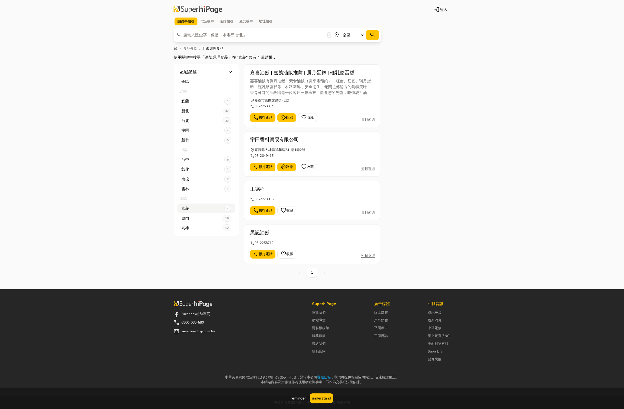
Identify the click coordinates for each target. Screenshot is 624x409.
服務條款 (319, 336)
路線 (286, 117)
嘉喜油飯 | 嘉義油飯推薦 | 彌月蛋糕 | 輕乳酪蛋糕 (302, 72)
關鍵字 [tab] (186, 21)
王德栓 (257, 189)
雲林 (205, 189)
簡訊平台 (434, 312)
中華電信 (434, 328)
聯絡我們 (319, 343)
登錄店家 (319, 351)
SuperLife (435, 351)
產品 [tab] (246, 21)
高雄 (205, 228)
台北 (205, 120)
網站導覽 (319, 320)
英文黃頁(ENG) (439, 336)
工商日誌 (381, 336)
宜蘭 (205, 101)
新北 (205, 111)
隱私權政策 (320, 328)
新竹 (205, 140)
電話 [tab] (207, 21)
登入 (441, 10)
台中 (205, 159)
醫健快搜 (434, 359)
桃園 (205, 130)
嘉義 (205, 208)
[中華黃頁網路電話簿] (198, 10)
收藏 (307, 117)
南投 (205, 179)
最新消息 (434, 320)
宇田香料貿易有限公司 (274, 139)
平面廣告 (381, 328)
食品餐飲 (190, 49)
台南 (205, 218)
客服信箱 (324, 377)
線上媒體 (381, 312)
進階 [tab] (227, 21)
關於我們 (319, 312)
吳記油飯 (260, 232)
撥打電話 (263, 117)
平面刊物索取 (438, 343)
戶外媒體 (381, 320)
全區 (185, 81)
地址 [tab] (266, 21)
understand (321, 398)
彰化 (205, 169)
